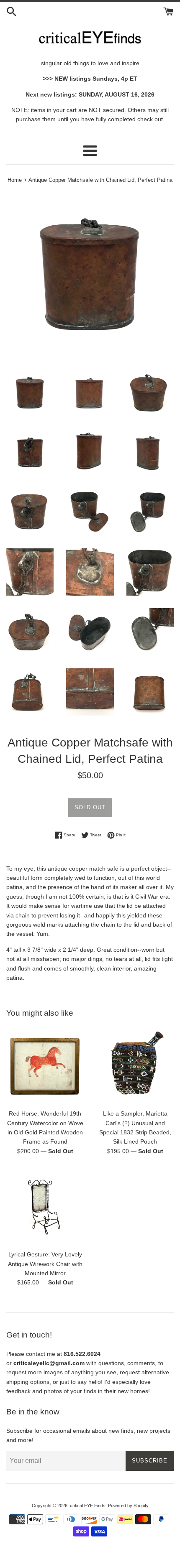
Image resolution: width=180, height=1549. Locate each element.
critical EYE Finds (87, 1505)
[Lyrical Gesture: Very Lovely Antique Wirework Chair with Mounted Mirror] (45, 1207)
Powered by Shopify (128, 1505)
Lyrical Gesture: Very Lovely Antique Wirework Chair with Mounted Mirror (45, 1263)
